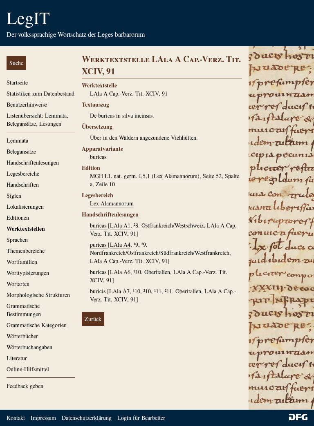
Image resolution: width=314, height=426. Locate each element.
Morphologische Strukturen (38, 295)
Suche (16, 63)
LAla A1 (120, 225)
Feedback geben (25, 386)
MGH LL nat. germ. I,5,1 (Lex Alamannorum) (145, 176)
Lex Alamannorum (112, 203)
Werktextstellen (26, 228)
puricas (99, 244)
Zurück (93, 319)
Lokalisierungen (25, 206)
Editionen (18, 217)
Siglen (14, 195)
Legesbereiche (23, 173)
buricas (99, 225)
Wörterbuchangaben (29, 347)
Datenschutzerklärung (87, 418)
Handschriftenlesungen (33, 162)
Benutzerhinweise (27, 104)
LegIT (28, 17)
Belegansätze (21, 151)
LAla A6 (120, 272)
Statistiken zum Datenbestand (40, 93)
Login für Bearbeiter (141, 418)
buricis (98, 291)
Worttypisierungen (28, 273)
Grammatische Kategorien (37, 325)
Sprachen (17, 239)
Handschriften (23, 184)
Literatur (17, 358)
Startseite (17, 82)
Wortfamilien (22, 261)
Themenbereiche (26, 250)
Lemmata (17, 140)
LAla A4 (120, 244)
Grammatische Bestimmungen (24, 310)
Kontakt (16, 418)
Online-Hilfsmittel (28, 369)
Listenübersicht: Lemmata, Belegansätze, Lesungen (37, 119)
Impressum (43, 418)
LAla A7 (119, 291)
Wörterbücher (22, 336)
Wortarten (18, 284)
